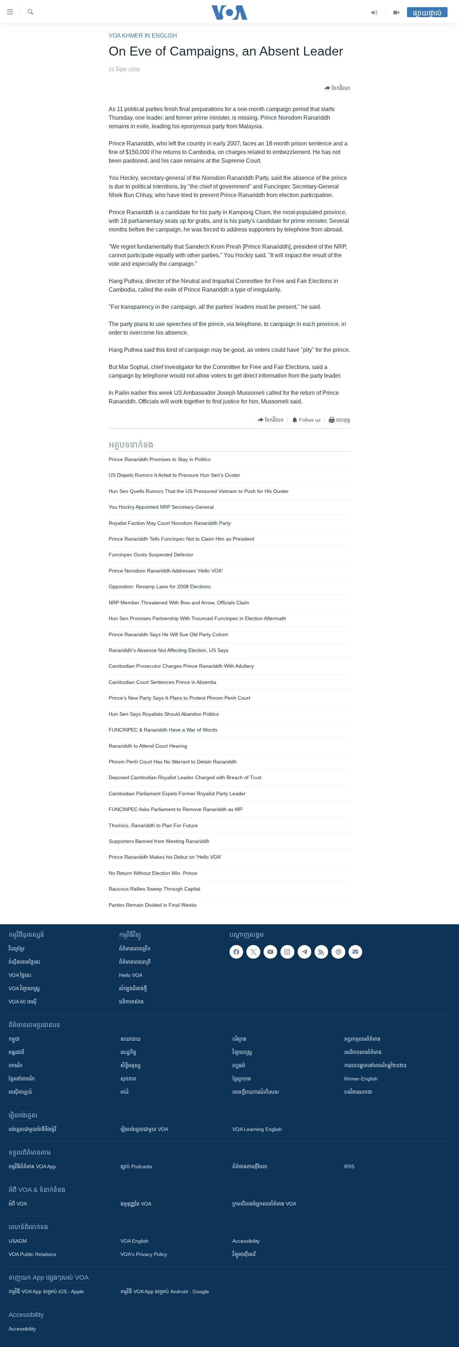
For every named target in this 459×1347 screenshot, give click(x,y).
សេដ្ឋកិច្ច (128, 1052)
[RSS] (321, 952)
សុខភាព (128, 1079)
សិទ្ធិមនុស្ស (130, 1065)
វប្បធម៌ (238, 1065)
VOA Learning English (257, 1129)
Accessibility (246, 1241)
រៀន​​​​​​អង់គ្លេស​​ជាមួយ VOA (144, 1129)
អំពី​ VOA (18, 1204)
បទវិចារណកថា (358, 1092)
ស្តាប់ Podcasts (136, 1166)
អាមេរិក (16, 1065)
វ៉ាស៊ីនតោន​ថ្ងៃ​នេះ (24, 962)
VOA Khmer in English (143, 36)
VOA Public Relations (32, 1254)
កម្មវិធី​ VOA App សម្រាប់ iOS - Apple (46, 1291)
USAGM (18, 1241)
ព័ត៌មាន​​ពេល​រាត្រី (135, 962)
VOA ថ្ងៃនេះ (20, 975)
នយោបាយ (130, 1039)
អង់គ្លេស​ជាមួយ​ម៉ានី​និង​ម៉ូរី (32, 1129)
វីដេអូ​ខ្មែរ (16, 948)
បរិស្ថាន (239, 1039)
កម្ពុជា (14, 1039)
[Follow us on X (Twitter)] (253, 952)
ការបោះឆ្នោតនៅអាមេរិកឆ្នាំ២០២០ (375, 1065)
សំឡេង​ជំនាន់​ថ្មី (133, 988)
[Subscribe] (355, 952)
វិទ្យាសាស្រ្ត (242, 1052)
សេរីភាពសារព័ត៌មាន (363, 1052)
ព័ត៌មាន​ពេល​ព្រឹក (135, 948)
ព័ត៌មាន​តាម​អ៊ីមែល (249, 1166)
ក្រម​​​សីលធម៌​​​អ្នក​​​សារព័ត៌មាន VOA (264, 1204)
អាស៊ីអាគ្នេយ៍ (20, 1092)
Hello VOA (130, 975)
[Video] (396, 12)
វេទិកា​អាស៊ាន (131, 1002)
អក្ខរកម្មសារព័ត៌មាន (362, 1039)
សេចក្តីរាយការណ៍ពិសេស (255, 1092)
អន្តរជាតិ (16, 1052)
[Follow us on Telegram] (304, 952)
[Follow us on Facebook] (236, 952)
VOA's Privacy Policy (143, 1254)
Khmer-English (361, 1079)
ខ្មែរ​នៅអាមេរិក (22, 1079)
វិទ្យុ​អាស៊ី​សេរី (243, 1254)
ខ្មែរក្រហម (241, 1079)
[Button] (337, 88)
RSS (349, 1166)
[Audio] (374, 12)
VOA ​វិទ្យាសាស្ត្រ (24, 988)
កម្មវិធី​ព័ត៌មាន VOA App (32, 1166)
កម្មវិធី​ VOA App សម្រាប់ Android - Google (164, 1291)
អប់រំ (124, 1092)
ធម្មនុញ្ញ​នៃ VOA (135, 1204)
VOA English (134, 1241)
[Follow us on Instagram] (287, 952)
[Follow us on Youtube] (270, 952)
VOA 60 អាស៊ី (23, 1002)
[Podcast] (338, 952)
